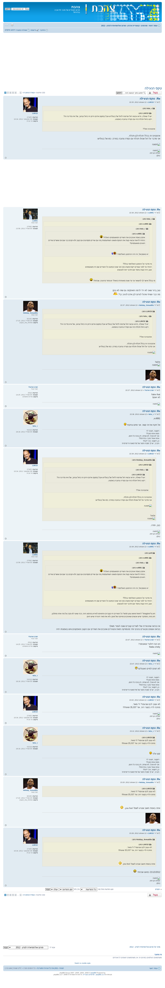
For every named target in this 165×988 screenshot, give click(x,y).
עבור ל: (52, 947)
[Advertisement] (82, 59)
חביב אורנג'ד (149, 390)
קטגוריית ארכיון (133, 26)
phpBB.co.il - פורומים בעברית (93, 974)
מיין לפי (76, 889)
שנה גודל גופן (7, 25)
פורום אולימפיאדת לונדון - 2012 (113, 26)
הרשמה (33, 30)
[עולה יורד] (52, 889)
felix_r (151, 414)
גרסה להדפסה (12, 25)
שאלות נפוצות (21, 30)
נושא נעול (158, 92)
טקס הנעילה (153, 88)
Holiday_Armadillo (146, 305)
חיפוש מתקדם (10, 30)
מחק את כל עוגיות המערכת (47, 968)
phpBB (93, 973)
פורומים (144, 26)
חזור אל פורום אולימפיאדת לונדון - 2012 (145, 947)
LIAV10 (151, 102)
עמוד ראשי (153, 26)
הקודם (157, 889)
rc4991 (151, 213)
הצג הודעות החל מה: (105, 889)
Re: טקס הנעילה (150, 98)
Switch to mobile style (83, 963)
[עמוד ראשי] (120, 12)
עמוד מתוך (29, 93)
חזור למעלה (6, 158)
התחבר (42, 30)
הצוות (61, 968)
